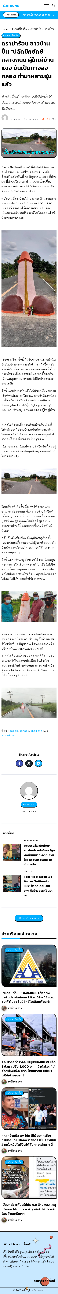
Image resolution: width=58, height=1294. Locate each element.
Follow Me (29, 804)
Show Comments (29, 918)
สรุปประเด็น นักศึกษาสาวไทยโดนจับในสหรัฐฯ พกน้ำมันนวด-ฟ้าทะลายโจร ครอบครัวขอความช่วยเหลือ (39, 855)
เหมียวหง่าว (15, 1008)
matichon (7, 735)
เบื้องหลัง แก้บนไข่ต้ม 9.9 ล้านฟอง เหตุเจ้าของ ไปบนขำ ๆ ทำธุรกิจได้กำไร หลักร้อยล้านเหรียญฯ (29, 1209)
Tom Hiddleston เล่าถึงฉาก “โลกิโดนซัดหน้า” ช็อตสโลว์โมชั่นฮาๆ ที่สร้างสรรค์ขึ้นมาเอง (38, 886)
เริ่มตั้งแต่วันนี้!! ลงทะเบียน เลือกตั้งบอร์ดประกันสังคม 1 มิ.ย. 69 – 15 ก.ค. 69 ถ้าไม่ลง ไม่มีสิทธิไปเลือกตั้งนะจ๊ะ (27, 997)
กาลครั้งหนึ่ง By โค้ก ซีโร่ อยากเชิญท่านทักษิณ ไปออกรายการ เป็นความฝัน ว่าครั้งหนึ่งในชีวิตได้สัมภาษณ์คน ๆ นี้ (28, 1140)
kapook (13, 730)
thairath (36, 730)
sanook (24, 730)
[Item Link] (29, 965)
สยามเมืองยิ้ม (19, 28)
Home (4, 28)
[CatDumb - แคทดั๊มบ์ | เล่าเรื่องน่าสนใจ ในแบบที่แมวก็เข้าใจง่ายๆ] (11, 5)
